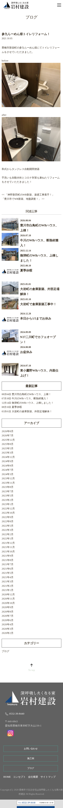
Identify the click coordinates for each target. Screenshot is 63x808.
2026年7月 (7, 435)
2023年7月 (7, 491)
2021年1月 (7, 590)
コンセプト (19, 776)
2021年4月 (7, 577)
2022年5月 (7, 525)
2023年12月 (8, 478)
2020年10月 (8, 603)
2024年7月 (7, 469)
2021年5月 (7, 573)
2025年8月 (7, 444)
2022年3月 (7, 530)
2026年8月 (7, 431)
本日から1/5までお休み (35, 318)
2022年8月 (7, 521)
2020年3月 (7, 628)
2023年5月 (7, 495)
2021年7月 (7, 564)
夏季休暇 (26, 270)
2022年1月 (7, 538)
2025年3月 (7, 452)
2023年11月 (8, 482)
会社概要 (33, 776)
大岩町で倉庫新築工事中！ (38, 304)
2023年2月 (7, 500)
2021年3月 (7, 581)
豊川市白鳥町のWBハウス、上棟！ (31, 394)
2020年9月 (7, 607)
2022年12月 (8, 508)
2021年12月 (8, 543)
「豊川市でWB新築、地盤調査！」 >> (23, 199)
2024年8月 (7, 465)
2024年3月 (7, 474)
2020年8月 (7, 611)
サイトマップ (48, 776)
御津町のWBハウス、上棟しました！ (33, 402)
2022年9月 (7, 517)
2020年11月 (8, 598)
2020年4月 (7, 624)
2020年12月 (8, 594)
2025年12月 (8, 440)
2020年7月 (7, 616)
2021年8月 (7, 560)
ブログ (5, 651)
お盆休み (26, 352)
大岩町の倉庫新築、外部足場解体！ (32, 411)
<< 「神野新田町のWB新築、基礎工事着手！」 (28, 194)
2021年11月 (8, 547)
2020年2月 (7, 633)
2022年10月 (8, 512)
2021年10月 (8, 551)
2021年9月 (7, 555)
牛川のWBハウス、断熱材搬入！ (30, 398)
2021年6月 (7, 568)
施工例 (30, 758)
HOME (7, 776)
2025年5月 (7, 448)
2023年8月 (7, 487)
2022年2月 (7, 534)
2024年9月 (7, 461)
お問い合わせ (30, 748)
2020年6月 (7, 620)
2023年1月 (7, 504)
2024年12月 (8, 457)
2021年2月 (7, 586)
